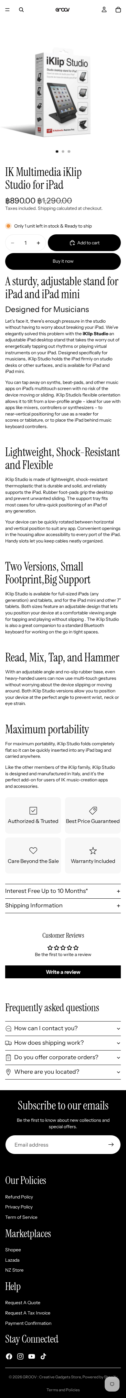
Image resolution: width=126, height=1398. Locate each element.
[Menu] (7, 9)
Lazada (12, 1260)
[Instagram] (20, 1357)
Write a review (63, 972)
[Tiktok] (43, 1357)
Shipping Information (34, 905)
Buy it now (63, 261)
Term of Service (21, 1217)
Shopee (13, 1250)
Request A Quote (22, 1303)
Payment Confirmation (28, 1323)
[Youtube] (32, 1357)
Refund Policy (19, 1197)
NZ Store (14, 1270)
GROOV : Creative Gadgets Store (52, 1376)
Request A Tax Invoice (27, 1313)
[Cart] (118, 10)
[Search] (21, 10)
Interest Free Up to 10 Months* (46, 891)
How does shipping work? (49, 1042)
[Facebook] (9, 1357)
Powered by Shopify (99, 1376)
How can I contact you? (46, 1028)
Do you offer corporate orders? (56, 1057)
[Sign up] (111, 1144)
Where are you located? (46, 1071)
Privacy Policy (19, 1207)
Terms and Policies (63, 1389)
